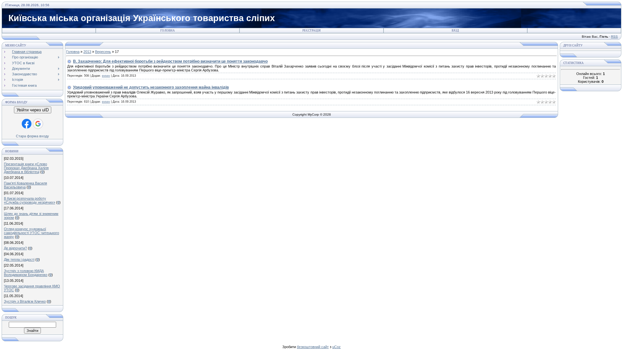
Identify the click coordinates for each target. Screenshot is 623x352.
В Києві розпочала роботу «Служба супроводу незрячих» (29, 200)
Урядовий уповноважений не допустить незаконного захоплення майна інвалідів (151, 87)
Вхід (455, 30)
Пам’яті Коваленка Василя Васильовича (25, 185)
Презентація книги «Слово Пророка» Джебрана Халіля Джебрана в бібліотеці (26, 168)
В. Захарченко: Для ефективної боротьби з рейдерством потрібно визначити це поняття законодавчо (170, 61)
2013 (87, 52)
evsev (106, 75)
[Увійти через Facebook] (26, 124)
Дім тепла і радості (19, 259)
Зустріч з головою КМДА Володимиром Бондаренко (25, 273)
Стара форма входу (32, 136)
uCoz (336, 347)
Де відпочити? (15, 248)
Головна (167, 30)
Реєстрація (311, 30)
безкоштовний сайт (313, 347)
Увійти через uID (33, 109)
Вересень (103, 52)
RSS (614, 36)
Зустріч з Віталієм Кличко (25, 301)
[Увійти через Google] (38, 124)
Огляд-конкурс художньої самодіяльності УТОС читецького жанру (31, 233)
